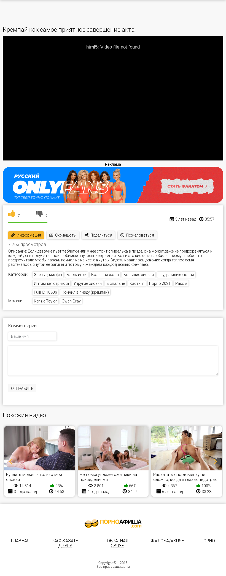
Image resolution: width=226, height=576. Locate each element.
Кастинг (137, 283)
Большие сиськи (138, 274)
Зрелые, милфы (48, 274)
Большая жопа (105, 274)
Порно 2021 (160, 283)
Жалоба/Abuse (167, 540)
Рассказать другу (65, 543)
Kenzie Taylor (45, 301)
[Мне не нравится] (39, 216)
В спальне (115, 283)
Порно (208, 540)
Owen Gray (71, 301)
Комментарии (22, 325)
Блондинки (77, 274)
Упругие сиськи (88, 283)
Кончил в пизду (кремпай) (85, 292)
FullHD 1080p (45, 292)
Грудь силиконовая (176, 274)
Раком (181, 283)
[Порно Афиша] (113, 523)
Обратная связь (117, 543)
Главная (20, 540)
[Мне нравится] (11, 216)
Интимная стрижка (51, 283)
